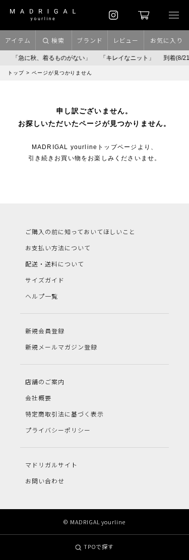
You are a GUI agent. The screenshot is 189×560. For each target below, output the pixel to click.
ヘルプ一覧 (41, 296)
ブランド (90, 40)
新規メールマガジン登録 (61, 346)
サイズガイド (45, 279)
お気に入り (166, 40)
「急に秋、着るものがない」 (50, 57)
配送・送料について (54, 263)
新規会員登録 (45, 330)
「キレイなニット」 (126, 57)
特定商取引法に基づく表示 (64, 413)
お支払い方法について (58, 247)
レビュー (126, 40)
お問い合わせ (45, 480)
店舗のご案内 (45, 381)
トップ (16, 73)
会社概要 (38, 397)
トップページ (117, 147)
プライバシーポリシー (58, 430)
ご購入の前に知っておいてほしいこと (80, 231)
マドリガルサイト (51, 464)
